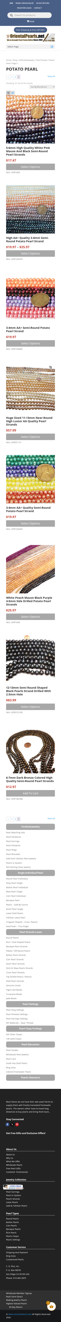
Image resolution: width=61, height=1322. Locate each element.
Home (8, 60)
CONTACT (38, 8)
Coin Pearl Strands (15, 959)
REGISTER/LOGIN (24, 8)
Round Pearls (12, 937)
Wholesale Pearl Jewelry (17, 1054)
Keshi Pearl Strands (15, 963)
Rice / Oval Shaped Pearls (18, 942)
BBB (11, 3)
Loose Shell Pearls (14, 913)
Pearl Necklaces (13, 837)
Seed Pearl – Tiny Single (17, 926)
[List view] (12, 93)
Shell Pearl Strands (15, 981)
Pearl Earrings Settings (17, 1018)
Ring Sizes (11, 1067)
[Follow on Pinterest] (17, 1124)
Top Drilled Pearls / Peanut (18, 976)
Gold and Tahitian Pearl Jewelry (21, 858)
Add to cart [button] (30, 793)
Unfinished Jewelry (26, 60)
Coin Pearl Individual (16, 896)
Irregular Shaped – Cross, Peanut (21, 922)
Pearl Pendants (13, 845)
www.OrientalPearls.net (19, 1314)
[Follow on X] (12, 1124)
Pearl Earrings (12, 841)
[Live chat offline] (13, 1187)
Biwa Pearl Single (14, 891)
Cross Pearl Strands (15, 972)
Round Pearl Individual (17, 878)
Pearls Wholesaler (25, 3)
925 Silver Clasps (14, 1034)
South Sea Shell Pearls (16, 1063)
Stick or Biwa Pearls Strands (19, 968)
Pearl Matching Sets (15, 832)
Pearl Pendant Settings (17, 1014)
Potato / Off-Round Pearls (18, 950)
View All (51, 76)
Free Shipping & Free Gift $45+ (30, 30)
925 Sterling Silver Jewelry (18, 867)
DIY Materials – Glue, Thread (19, 1023)
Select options (30, 167)
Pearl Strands (41, 60)
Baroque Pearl (13, 900)
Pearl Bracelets (13, 854)
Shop (15, 60)
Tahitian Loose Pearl (15, 917)
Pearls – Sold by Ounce (17, 904)
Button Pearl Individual (17, 887)
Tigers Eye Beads (14, 989)
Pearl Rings (11, 849)
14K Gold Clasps (13, 1038)
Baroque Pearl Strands (17, 946)
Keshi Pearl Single (14, 909)
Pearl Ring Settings (15, 1010)
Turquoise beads (14, 994)
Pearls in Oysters (14, 863)
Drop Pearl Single (14, 883)
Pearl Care (11, 1059)
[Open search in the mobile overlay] (29, 15)
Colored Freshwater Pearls (18, 1071)
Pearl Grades (12, 1050)
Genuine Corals (13, 985)
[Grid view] (8, 93)
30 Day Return (42, 3)
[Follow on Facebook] (7, 1124)
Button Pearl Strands (16, 955)
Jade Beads (11, 998)
